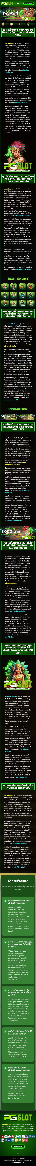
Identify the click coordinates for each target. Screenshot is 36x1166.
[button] (18, 3)
